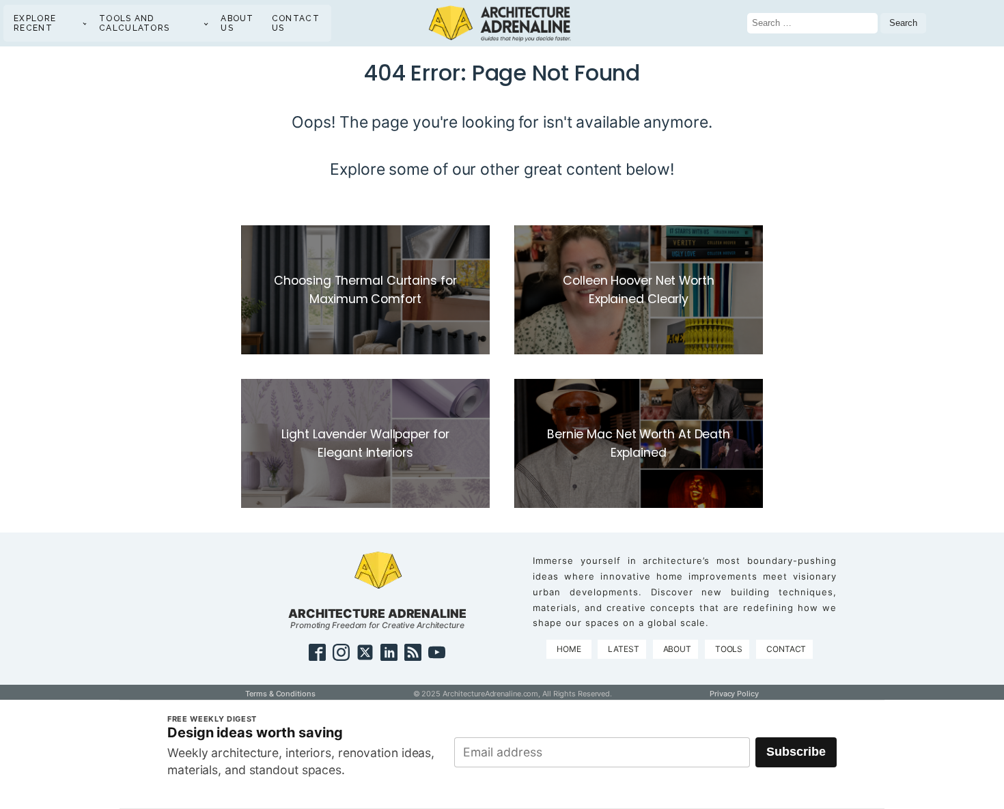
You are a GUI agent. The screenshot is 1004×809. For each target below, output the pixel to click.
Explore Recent (35, 23)
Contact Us (296, 23)
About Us (237, 23)
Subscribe (796, 751)
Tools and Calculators (134, 23)
